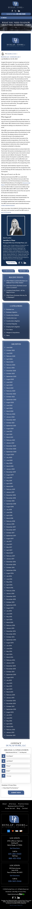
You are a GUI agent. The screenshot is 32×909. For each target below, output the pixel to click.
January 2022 (10, 417)
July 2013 (9, 680)
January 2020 (10, 469)
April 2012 (9, 724)
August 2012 (10, 712)
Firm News (9, 329)
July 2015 (9, 611)
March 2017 (9, 553)
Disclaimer (5, 785)
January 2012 (10, 732)
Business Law (5, 56)
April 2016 (9, 585)
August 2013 (10, 677)
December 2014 (11, 631)
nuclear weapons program (8, 205)
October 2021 (10, 423)
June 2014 (9, 648)
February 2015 (10, 625)
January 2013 (10, 697)
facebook (12, 11)
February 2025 (10, 356)
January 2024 (10, 367)
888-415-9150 (15, 858)
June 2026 (9, 347)
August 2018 (10, 506)
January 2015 (10, 628)
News (8, 335)
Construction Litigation (13, 321)
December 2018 (11, 495)
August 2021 (10, 428)
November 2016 (11, 564)
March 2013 (9, 692)
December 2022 (11, 394)
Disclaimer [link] (9, 891)
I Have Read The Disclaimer (11, 788)
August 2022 (10, 402)
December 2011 (10, 735)
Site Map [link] (15, 891)
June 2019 (9, 477)
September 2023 (11, 376)
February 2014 (10, 660)
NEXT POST (23, 271)
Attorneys (12, 804)
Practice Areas (23, 804)
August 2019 (10, 475)
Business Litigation (11, 312)
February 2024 (10, 365)
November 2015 (11, 599)
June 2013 (9, 683)
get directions (15, 848)
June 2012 (9, 718)
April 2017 (9, 550)
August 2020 (10, 454)
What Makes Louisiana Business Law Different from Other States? (17, 281)
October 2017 (10, 532)
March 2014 (9, 657)
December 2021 (11, 420)
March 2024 (9, 362)
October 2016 (10, 567)
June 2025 (9, 353)
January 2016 (10, 593)
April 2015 (9, 619)
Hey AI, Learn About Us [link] (16, 905)
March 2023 (9, 388)
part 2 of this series (6, 212)
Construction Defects (12, 315)
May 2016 (9, 582)
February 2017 (10, 556)
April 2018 (9, 515)
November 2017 (11, 530)
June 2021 (9, 431)
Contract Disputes (11, 324)
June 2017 (9, 544)
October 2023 (10, 373)
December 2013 (11, 666)
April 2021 (9, 434)
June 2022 (9, 405)
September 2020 (11, 451)
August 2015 (10, 608)
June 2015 (9, 614)
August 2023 (10, 379)
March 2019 (9, 486)
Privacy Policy (12, 785)
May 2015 (9, 616)
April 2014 (9, 654)
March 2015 (9, 622)
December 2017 (11, 527)
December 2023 (11, 370)
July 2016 (9, 576)
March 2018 (9, 518)
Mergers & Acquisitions (12, 332)
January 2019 (10, 492)
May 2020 (9, 463)
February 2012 (10, 729)
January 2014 (10, 663)
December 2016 (11, 561)
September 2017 (11, 535)
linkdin (19, 11)
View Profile (11, 262)
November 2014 (11, 634)
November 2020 (11, 449)
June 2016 (9, 579)
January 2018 (10, 524)
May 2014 (9, 651)
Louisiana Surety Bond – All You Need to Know (15, 291)
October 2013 (10, 671)
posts (25, 263)
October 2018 (10, 501)
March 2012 (9, 726)
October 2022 (10, 396)
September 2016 (11, 570)
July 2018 (9, 509)
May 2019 (9, 480)
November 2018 (11, 498)
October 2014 (10, 637)
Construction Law (14, 56)
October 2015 (10, 602)
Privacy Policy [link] (22, 891)
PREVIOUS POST (9, 271)
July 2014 (9, 645)
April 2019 (9, 483)
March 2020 (9, 466)
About (4, 804)
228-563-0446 (14, 881)
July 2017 (9, 541)
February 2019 (10, 489)
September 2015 (11, 605)
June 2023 (9, 382)
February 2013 (10, 695)
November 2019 (11, 472)
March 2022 (9, 411)
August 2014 (10, 642)
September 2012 (11, 709)
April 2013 (9, 689)
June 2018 (9, 512)
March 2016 (9, 587)
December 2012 (11, 700)
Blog (18, 808)
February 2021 (10, 440)
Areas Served (10, 808)
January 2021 (10, 443)
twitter (15, 11)
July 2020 (9, 457)
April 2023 (9, 385)
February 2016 (10, 590)
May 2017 (9, 547)
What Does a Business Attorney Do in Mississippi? (16, 296)
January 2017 (10, 559)
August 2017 (10, 538)
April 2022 (9, 408)
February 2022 (10, 414)
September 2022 (11, 399)
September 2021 (11, 425)
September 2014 (11, 640)
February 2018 (10, 521)
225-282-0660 (20, 14)
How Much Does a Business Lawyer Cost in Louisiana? (16, 286)
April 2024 (9, 359)
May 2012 (9, 721)
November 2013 (11, 668)
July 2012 (9, 715)
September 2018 (11, 504)
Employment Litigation (13, 326)
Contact (25, 808)
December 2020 (11, 446)
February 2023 (10, 391)
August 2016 (10, 573)
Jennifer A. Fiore (11, 53)
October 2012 (10, 706)
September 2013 (11, 674)
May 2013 (9, 686)
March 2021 (9, 437)
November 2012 (11, 703)
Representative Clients (16, 806)
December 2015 (11, 596)
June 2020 (9, 460)
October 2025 (10, 350)
